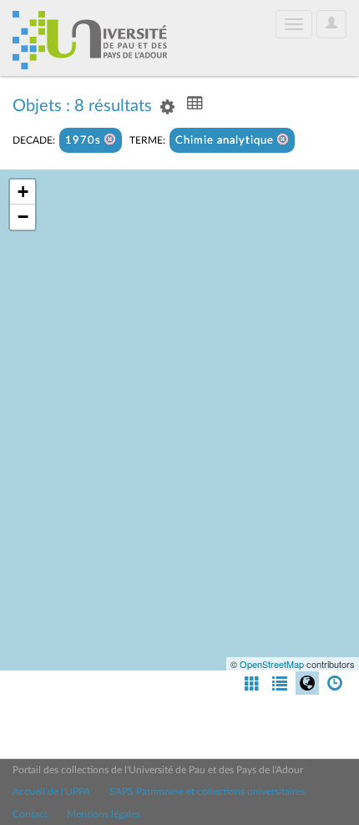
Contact (30, 814)
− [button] (23, 216)
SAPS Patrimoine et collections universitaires (207, 792)
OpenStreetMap (272, 664)
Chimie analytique (226, 140)
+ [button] (23, 191)
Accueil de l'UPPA (51, 792)
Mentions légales (103, 814)
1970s (84, 140)
